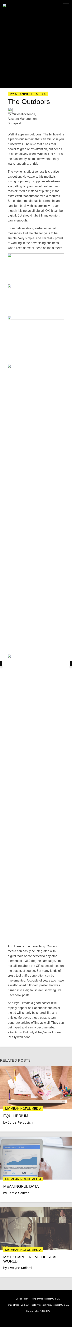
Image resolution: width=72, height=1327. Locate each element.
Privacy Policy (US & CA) (38, 1311)
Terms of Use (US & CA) (18, 1305)
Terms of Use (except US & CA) (45, 1299)
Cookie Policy (22, 1299)
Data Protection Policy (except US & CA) (50, 1305)
